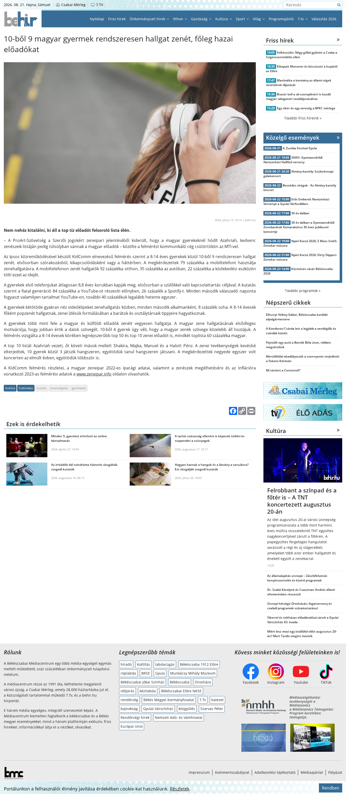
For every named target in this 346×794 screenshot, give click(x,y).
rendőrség (129, 699)
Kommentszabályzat (232, 772)
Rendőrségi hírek (135, 717)
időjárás (127, 690)
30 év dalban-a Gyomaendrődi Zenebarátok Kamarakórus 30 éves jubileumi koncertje (299, 227)
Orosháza (203, 682)
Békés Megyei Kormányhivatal (168, 699)
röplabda (128, 673)
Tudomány (26, 388)
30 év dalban (300, 213)
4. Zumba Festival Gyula (300, 148)
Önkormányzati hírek (148, 18)
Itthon (178, 18)
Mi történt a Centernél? (283, 370)
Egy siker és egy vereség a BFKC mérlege (306, 108)
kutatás (41, 388)
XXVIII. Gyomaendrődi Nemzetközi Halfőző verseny (293, 159)
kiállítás (143, 664)
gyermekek (79, 388)
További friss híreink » (302, 118)
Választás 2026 (324, 18)
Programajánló (281, 18)
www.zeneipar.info (93, 374)
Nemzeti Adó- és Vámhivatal (178, 717)
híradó (126, 664)
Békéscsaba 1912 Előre (199, 664)
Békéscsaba (179, 682)
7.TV (99, 4)
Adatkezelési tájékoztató (275, 772)
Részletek (179, 789)
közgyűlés (187, 708)
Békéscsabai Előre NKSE (181, 690)
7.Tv (202, 699)
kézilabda (148, 690)
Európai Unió (132, 726)
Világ (257, 18)
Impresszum (199, 772)
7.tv (301, 18)
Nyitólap (97, 18)
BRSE (145, 673)
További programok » (302, 290)
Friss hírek (117, 18)
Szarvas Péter (211, 708)
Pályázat (335, 772)
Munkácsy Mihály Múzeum (193, 673)
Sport (241, 18)
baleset (217, 699)
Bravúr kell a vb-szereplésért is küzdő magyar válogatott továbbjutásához (298, 96)
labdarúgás (165, 664)
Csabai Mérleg (73, 4)
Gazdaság (199, 18)
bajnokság (129, 708)
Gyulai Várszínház (158, 708)
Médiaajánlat (312, 772)
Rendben (330, 788)
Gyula (160, 673)
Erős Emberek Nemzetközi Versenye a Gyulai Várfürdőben (296, 201)
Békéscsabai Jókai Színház (142, 682)
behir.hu (250, 220)
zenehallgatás (59, 388)
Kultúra (222, 18)
